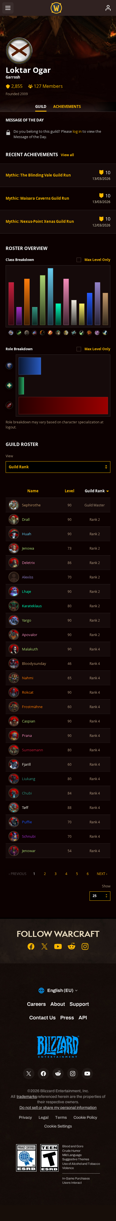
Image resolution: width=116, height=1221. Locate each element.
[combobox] (58, 467)
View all (67, 155)
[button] (58, 467)
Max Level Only (97, 259)
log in (77, 131)
